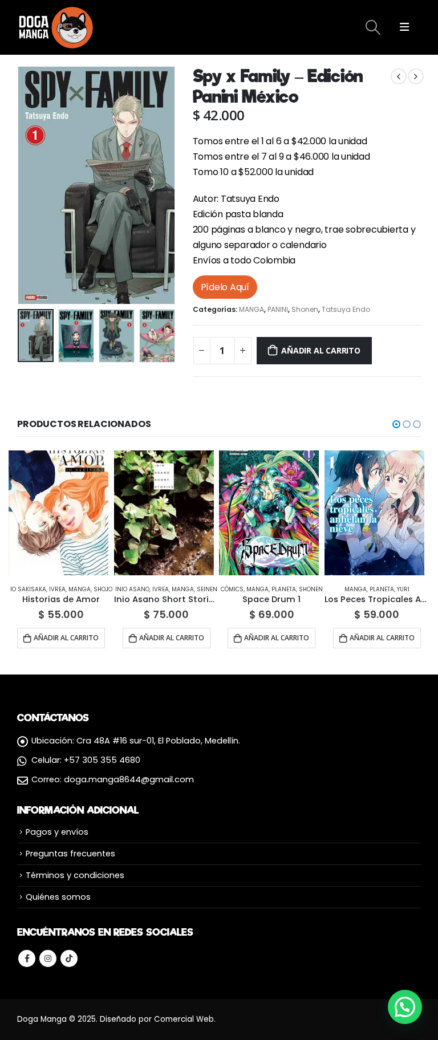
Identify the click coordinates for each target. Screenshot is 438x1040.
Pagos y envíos (57, 832)
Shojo (103, 589)
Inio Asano (132, 589)
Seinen (207, 589)
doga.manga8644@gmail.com (129, 779)
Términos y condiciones (75, 875)
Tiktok (69, 958)
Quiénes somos (58, 897)
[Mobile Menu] (404, 27)
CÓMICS (232, 589)
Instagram (47, 958)
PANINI (277, 309)
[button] (396, 424)
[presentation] (31, 185)
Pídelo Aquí (225, 287)
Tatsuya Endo (346, 309)
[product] (58, 512)
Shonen (304, 309)
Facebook (26, 958)
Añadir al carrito (320, 350)
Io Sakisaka (28, 589)
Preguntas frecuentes (70, 853)
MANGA (251, 309)
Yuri (403, 589)
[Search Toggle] (373, 27)
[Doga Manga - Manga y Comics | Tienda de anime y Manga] (57, 27)
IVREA (57, 589)
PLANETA (283, 589)
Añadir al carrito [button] (66, 638)
